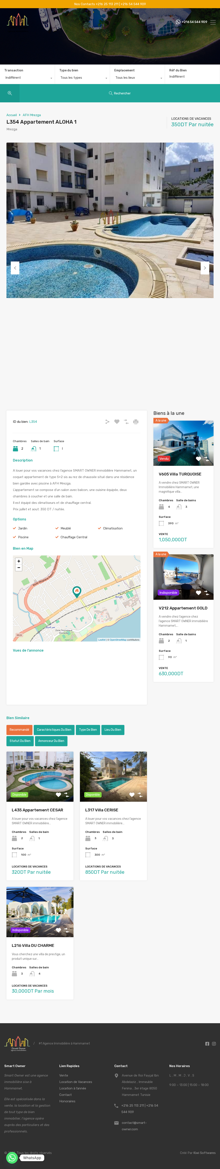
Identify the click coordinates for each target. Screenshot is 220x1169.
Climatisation (113, 528)
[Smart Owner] (17, 31)
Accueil (11, 115)
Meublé (66, 528)
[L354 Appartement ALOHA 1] (76, 592)
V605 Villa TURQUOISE (180, 474)
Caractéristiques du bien (54, 730)
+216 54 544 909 (194, 22)
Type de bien (88, 730)
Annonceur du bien (51, 741)
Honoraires (67, 1101)
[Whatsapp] (12, 1158)
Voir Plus (39, 792)
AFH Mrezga (32, 115)
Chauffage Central (74, 537)
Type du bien (68, 70)
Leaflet (101, 639)
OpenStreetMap (118, 639)
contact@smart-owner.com (134, 1126)
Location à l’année (72, 1088)
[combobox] (27, 79)
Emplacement (124, 70)
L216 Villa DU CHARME (33, 945)
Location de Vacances (75, 1082)
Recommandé (19, 730)
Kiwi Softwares (204, 1153)
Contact (65, 1095)
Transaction (13, 70)
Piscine (23, 537)
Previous (15, 267)
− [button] (18, 567)
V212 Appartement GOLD (183, 608)
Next (205, 267)
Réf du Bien (178, 70)
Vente (63, 1075)
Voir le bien (183, 456)
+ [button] (18, 561)
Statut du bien (20, 741)
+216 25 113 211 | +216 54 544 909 (139, 1109)
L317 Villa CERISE (101, 810)
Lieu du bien (113, 730)
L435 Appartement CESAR (37, 810)
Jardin (22, 528)
